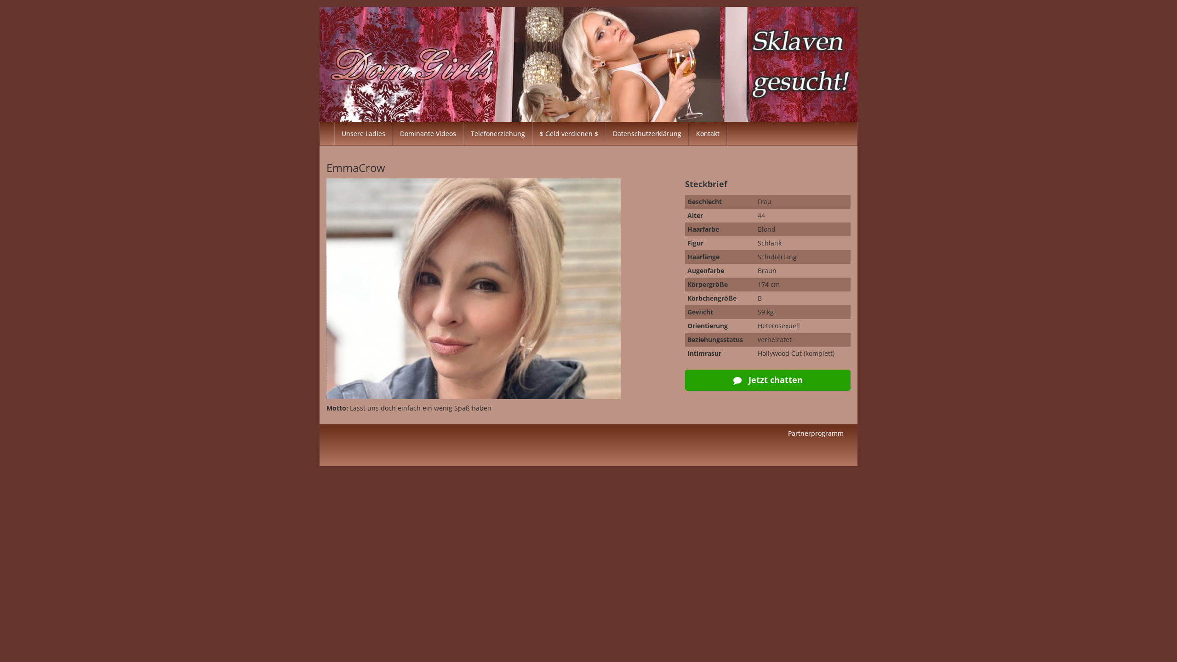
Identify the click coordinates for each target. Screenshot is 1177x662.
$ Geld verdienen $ (569, 133)
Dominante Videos (428, 133)
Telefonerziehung (498, 133)
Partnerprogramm (816, 433)
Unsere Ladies (363, 133)
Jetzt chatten (774, 379)
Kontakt (708, 133)
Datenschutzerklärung (647, 133)
